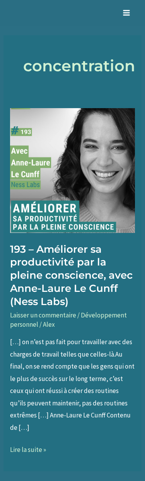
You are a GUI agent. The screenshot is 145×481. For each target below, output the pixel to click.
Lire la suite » (28, 450)
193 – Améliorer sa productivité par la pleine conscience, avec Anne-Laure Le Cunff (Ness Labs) (71, 275)
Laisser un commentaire (43, 315)
